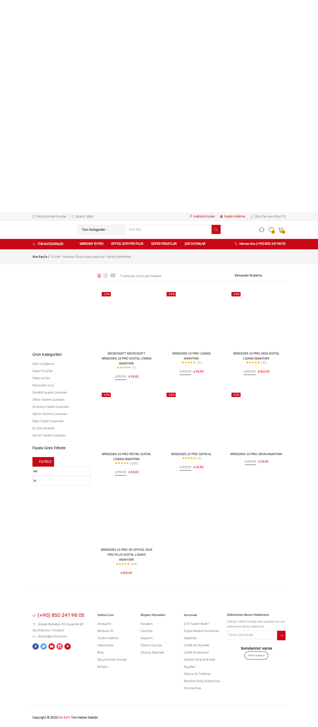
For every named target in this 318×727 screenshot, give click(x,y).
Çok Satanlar (195, 244)
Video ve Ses (41, 378)
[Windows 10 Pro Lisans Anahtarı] (191, 317)
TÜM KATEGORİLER (50, 244)
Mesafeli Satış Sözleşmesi (202, 681)
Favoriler (147, 631)
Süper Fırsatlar (164, 244)
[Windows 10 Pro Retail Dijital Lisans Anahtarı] (126, 417)
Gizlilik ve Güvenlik (196, 645)
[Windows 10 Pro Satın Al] (191, 417)
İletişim (102, 667)
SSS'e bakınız (256, 655)
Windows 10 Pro (91, 244)
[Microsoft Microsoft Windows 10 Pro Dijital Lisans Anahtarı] (126, 317)
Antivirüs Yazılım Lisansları (50, 407)
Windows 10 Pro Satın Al (191, 454)
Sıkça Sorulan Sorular (51, 216)
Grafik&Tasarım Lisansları (49, 392)
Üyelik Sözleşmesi (196, 652)
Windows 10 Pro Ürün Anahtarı (256, 454)
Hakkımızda (105, 645)
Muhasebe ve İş (43, 385)
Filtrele (45, 462)
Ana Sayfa (39, 257)
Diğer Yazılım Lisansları (48, 421)
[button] (281, 230)
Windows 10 (105, 631)
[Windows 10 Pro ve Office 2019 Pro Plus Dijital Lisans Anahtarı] (126, 513)
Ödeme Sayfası (151, 645)
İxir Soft (64, 717)
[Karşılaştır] (147, 324)
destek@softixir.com (52, 636)
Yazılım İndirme (234, 216)
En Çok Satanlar (43, 428)
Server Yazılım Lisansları (49, 435)
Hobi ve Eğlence (43, 364)
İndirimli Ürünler (204, 216)
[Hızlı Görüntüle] (147, 318)
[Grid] (99, 276)
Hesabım (147, 624)
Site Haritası (192, 688)
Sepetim (147, 638)
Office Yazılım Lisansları (48, 400)
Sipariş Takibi (84, 216)
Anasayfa (104, 624)
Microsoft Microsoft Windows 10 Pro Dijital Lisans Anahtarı (126, 358)
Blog (100, 652)
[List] (113, 276)
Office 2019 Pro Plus (127, 244)
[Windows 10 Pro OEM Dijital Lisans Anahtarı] (256, 317)
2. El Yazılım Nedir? (197, 624)
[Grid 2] (106, 276)
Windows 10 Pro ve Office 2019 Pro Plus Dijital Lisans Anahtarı (126, 554)
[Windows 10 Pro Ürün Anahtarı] (256, 417)
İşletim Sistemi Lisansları (49, 414)
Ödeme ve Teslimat (197, 674)
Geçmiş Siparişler (153, 652)
